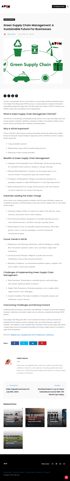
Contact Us (47, 472)
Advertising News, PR (27, 335)
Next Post (57, 385)
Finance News (41, 335)
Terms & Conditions (19, 472)
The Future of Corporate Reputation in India (34, 419)
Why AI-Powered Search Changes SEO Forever (11, 441)
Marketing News (15, 335)
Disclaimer (39, 472)
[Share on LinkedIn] (12, 95)
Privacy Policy (7, 472)
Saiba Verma (22, 358)
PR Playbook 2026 (59, 6)
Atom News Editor (12, 424)
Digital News (50, 335)
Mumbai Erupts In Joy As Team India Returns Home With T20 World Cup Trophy (51, 392)
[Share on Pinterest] (16, 95)
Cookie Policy (30, 472)
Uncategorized (9, 19)
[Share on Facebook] (5, 95)
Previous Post (14, 385)
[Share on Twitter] (8, 95)
